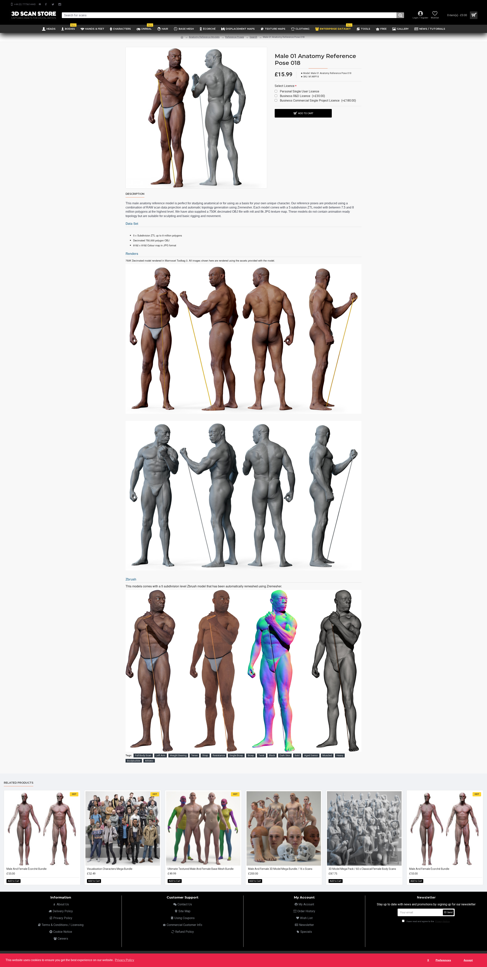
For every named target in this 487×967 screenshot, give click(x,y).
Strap (205, 755)
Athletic (149, 760)
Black (272, 755)
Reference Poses (234, 37)
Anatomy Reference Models (204, 37)
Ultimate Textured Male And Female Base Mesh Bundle (201, 868)
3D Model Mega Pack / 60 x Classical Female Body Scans (362, 868)
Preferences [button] (443, 960)
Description (135, 194)
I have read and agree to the (427, 921)
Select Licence (284, 86)
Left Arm (160, 755)
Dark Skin (285, 755)
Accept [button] (468, 960)
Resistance (219, 755)
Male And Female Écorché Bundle (26, 868)
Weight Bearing (178, 755)
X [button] (428, 960)
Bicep (251, 755)
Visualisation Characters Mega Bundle (109, 868)
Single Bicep (236, 755)
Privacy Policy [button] (124, 960)
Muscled (327, 755)
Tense (194, 755)
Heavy (340, 755)
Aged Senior (311, 755)
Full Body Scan (143, 755)
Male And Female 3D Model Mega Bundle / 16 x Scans (280, 868)
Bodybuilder (133, 760)
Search (253, 37)
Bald (297, 755)
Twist (261, 755)
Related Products (18, 782)
